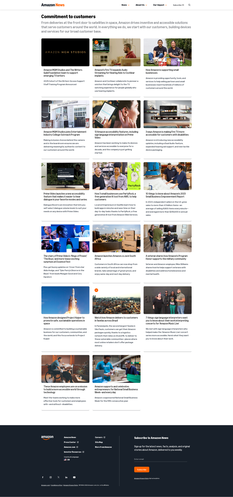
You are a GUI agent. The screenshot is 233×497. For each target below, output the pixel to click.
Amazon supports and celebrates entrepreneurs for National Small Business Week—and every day (116, 389)
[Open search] (189, 4)
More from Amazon (103, 447)
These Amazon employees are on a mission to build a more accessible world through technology (65, 389)
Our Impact (158, 5)
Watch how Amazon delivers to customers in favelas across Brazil (116, 319)
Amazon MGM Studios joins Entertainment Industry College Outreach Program (65, 133)
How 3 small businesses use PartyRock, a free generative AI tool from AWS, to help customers (116, 196)
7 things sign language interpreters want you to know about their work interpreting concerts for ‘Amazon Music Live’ (167, 320)
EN (68, 459)
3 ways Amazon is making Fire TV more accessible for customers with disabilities (167, 133)
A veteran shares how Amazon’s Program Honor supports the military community (167, 257)
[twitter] (60, 477)
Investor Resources (72, 452)
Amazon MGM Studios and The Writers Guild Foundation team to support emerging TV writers (63, 72)
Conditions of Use (56, 485)
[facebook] (44, 477)
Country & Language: (71, 457)
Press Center (70, 442)
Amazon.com (69, 447)
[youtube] (76, 477)
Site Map (99, 442)
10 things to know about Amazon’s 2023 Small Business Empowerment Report (166, 195)
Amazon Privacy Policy (70, 485)
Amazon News (70, 437)
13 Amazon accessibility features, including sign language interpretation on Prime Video (116, 134)
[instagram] (52, 477)
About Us (140, 5)
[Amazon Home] (52, 4)
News (124, 5)
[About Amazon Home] (47, 438)
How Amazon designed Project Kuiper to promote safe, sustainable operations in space (64, 320)
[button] (128, 5)
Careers (98, 437)
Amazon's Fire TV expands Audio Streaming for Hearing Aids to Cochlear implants (115, 72)
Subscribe (177, 5)
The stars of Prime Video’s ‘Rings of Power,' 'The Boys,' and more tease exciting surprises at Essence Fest (65, 258)
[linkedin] (68, 477)
